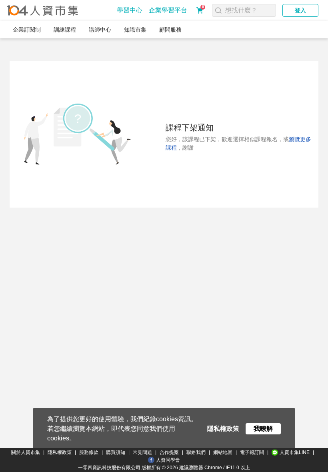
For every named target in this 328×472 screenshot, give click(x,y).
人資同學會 (168, 460)
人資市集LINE (295, 452)
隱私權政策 (60, 452)
